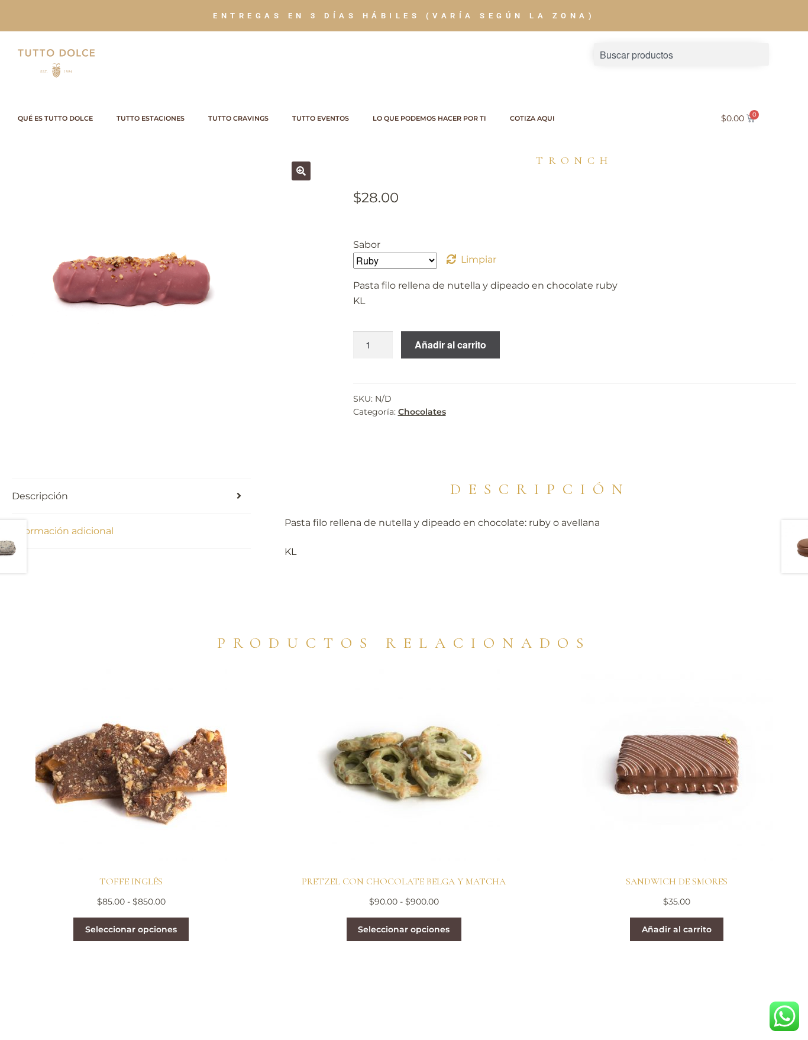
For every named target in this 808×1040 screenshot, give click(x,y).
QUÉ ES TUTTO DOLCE (55, 118)
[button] (301, 171)
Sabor (366, 244)
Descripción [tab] (40, 496)
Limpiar (478, 259)
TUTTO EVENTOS (320, 118)
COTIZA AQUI (532, 118)
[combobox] (681, 54)
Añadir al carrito (450, 344)
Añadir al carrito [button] (677, 929)
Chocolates (422, 411)
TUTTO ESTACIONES (151, 118)
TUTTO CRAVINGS (238, 118)
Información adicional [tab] (63, 531)
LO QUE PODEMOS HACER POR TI (429, 118)
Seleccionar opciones (131, 929)
